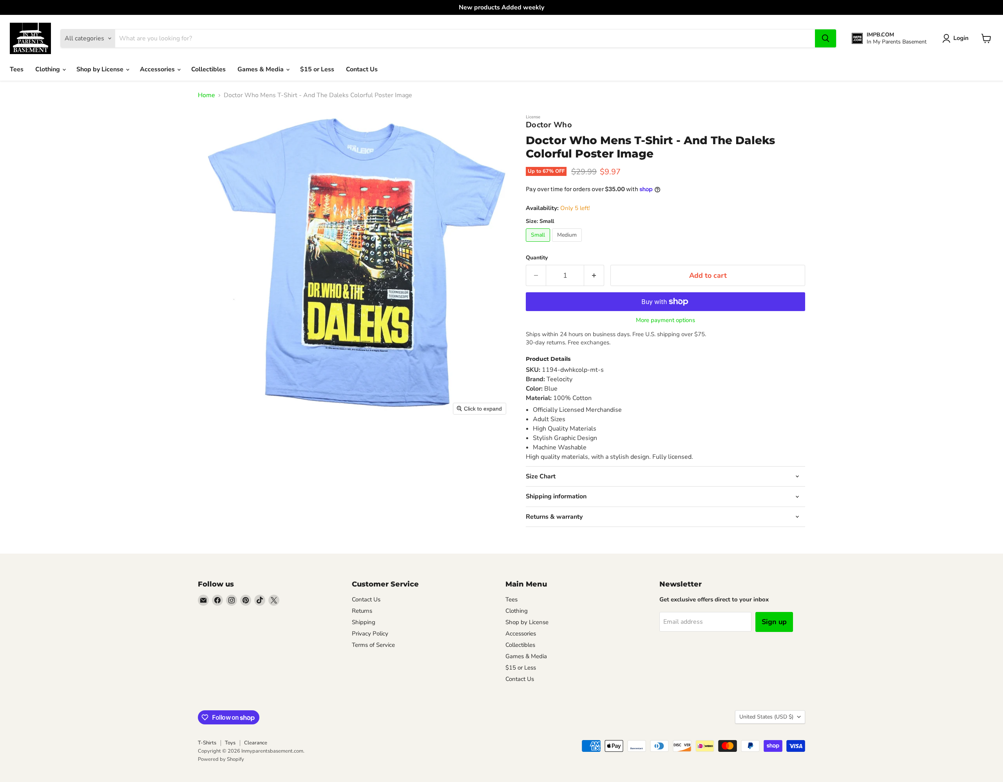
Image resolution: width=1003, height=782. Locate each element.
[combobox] (465, 38)
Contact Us (362, 69)
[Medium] (568, 243)
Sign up (774, 621)
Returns (362, 611)
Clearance (255, 742)
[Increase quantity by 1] (594, 275)
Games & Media (261, 69)
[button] (957, 38)
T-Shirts (207, 742)
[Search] (825, 38)
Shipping (363, 622)
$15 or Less (317, 69)
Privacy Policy (370, 633)
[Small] (539, 243)
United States (766, 716)
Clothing (48, 69)
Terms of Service (373, 645)
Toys (230, 742)
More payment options (665, 320)
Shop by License (100, 69)
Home (206, 95)
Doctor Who (549, 124)
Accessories (158, 69)
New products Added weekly (501, 7)
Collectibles (208, 69)
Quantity (537, 258)
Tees (17, 69)
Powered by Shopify (221, 759)
